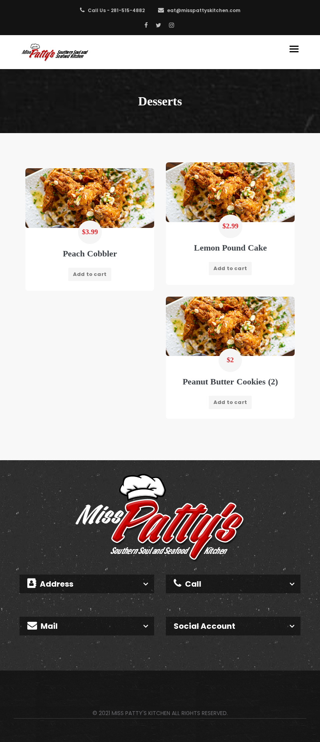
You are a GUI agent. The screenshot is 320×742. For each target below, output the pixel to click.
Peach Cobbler (90, 253)
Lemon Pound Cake (230, 248)
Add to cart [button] (230, 268)
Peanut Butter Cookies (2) (230, 381)
